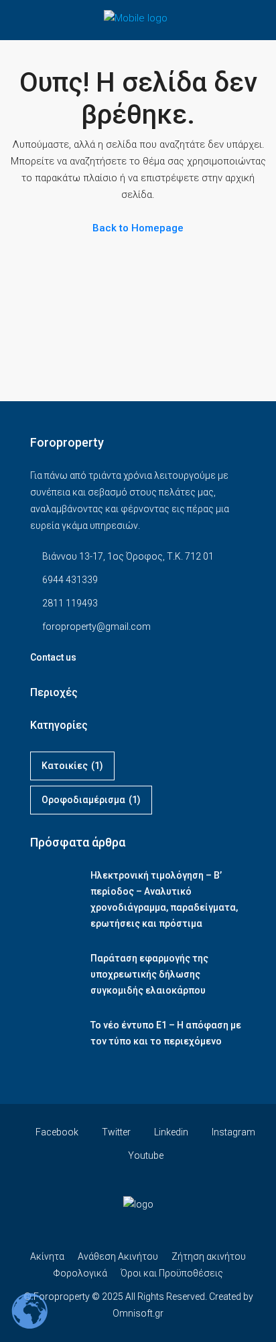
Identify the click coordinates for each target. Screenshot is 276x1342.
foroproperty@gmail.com (96, 626)
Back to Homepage (138, 228)
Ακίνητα (47, 1256)
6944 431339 (70, 579)
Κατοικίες (72, 765)
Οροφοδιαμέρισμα (91, 799)
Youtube (144, 1155)
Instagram (232, 1132)
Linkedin (170, 1132)
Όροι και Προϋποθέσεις (172, 1273)
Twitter (115, 1132)
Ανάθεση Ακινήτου (118, 1256)
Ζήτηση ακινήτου (208, 1256)
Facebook (55, 1132)
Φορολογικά (80, 1273)
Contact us (53, 657)
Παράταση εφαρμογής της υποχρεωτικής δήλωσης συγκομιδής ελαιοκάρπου (149, 974)
